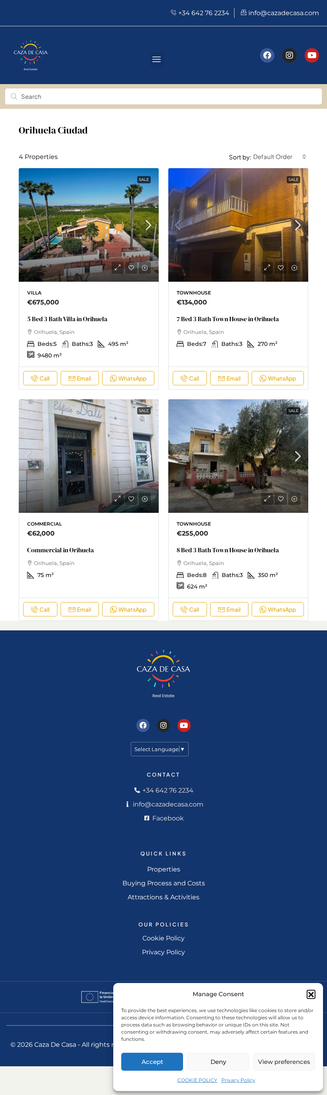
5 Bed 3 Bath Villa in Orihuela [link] (67, 318)
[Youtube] (312, 55)
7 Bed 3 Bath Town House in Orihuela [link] (228, 318)
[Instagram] (289, 55)
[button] (311, 994)
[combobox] (279, 156)
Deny (218, 1062)
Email (84, 378)
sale (144, 179)
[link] (89, 228)
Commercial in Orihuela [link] (60, 550)
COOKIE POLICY (197, 1080)
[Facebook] (267, 55)
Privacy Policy (238, 1080)
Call (44, 378)
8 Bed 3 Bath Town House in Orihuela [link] (228, 550)
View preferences (284, 1062)
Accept (152, 1062)
